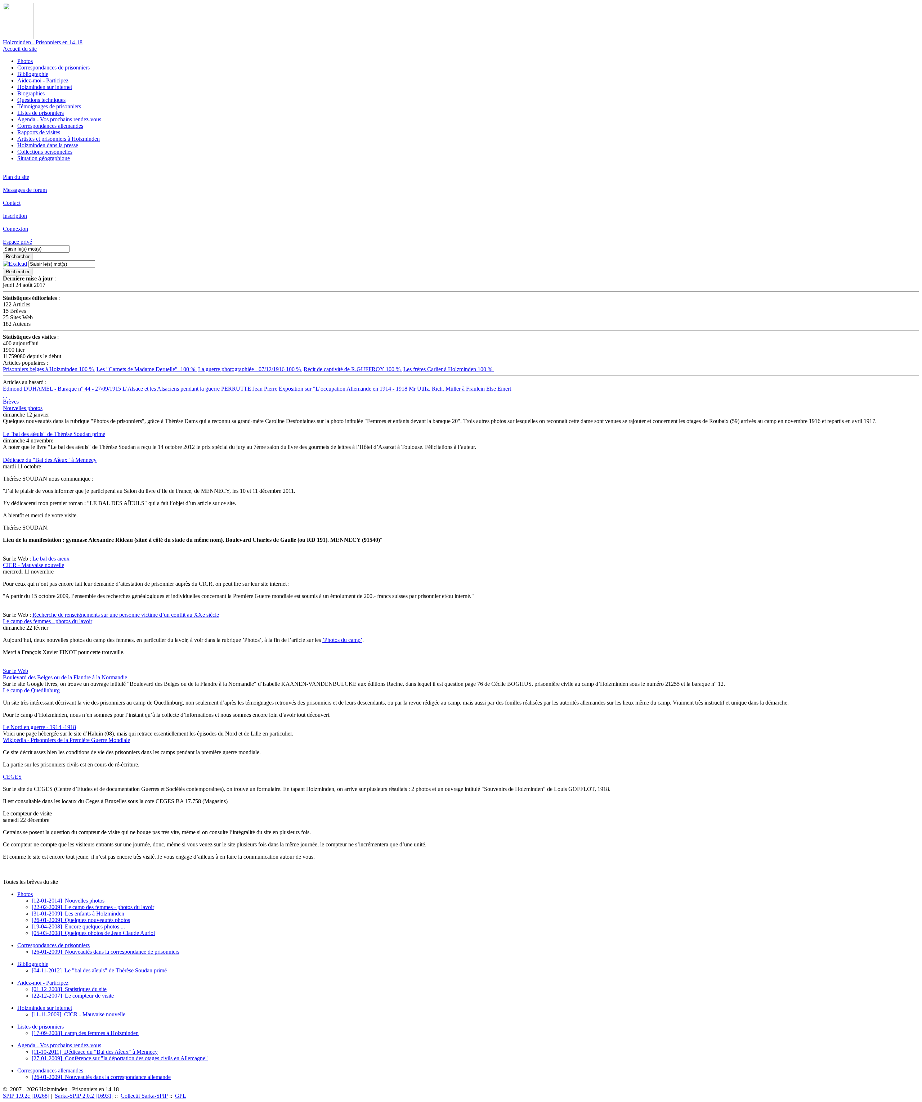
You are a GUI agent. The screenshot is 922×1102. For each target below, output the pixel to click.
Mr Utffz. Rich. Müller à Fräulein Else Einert (460, 389)
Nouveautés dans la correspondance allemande (101, 1077)
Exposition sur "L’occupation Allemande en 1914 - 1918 (343, 389)
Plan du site (16, 177)
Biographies (31, 93)
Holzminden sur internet (44, 87)
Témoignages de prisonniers (49, 106)
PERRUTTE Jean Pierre (249, 389)
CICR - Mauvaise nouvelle (33, 565)
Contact (12, 203)
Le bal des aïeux (51, 559)
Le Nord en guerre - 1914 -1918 (39, 727)
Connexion (15, 229)
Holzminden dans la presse (47, 145)
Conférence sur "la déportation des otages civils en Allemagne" (120, 1058)
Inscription (15, 216)
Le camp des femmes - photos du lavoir (47, 621)
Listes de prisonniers (40, 113)
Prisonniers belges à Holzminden (49, 369)
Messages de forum (25, 190)
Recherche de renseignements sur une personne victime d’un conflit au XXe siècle (125, 615)
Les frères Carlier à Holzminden (448, 369)
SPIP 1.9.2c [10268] (26, 1096)
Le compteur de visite (73, 996)
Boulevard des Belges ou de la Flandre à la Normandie (65, 677)
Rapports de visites (38, 132)
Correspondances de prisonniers (53, 67)
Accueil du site (20, 49)
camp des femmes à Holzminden (85, 1033)
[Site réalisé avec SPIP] (6, 395)
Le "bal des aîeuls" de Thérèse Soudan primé (54, 434)
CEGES (12, 777)
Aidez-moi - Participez (42, 80)
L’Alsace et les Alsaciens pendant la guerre (171, 389)
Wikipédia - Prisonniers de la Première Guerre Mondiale (66, 740)
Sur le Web (15, 671)
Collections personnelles (44, 152)
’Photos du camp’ (342, 640)
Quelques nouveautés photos (81, 920)
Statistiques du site (69, 989)
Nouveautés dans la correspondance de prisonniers (105, 952)
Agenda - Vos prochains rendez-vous (59, 119)
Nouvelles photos (22, 408)
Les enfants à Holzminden (78, 913)
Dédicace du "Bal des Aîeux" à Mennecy (50, 460)
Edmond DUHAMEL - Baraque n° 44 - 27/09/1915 (62, 389)
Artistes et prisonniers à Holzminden (58, 139)
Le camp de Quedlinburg (31, 690)
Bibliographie (32, 74)
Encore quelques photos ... (78, 926)
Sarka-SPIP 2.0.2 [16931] (84, 1096)
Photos (25, 61)
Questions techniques (41, 100)
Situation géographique (43, 158)
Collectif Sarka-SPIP (144, 1096)
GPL (180, 1096)
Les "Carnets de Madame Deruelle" (147, 369)
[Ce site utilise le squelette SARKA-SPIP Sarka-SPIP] (3, 395)
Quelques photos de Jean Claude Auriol (93, 933)
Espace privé (17, 242)
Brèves (11, 402)
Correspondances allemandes (50, 126)
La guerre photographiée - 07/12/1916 (250, 369)
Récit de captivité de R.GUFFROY (353, 369)
